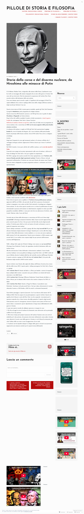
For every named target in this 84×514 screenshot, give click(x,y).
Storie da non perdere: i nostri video (64, 14)
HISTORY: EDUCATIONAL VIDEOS (32, 11)
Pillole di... (68, 333)
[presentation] (66, 382)
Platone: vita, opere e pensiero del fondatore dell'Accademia (68, 247)
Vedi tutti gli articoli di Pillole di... (17, 351)
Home (59, 127)
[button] (66, 372)
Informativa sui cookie (28, 511)
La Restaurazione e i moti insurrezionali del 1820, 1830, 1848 (68, 253)
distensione (32, 197)
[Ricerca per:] (82, 2)
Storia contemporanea (63, 147)
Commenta (48, 374)
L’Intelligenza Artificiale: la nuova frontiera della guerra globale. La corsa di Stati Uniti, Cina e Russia (18, 385)
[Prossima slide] (72, 330)
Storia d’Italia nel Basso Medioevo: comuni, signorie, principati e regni (41, 385)
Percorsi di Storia (69, 11)
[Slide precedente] (60, 330)
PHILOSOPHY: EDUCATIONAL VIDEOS (37, 14)
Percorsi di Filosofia (52, 11)
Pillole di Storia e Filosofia (40, 8)
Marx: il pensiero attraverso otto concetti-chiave (68, 259)
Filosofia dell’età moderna (64, 140)
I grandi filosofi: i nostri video (66, 17)
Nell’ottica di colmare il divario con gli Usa (18, 122)
